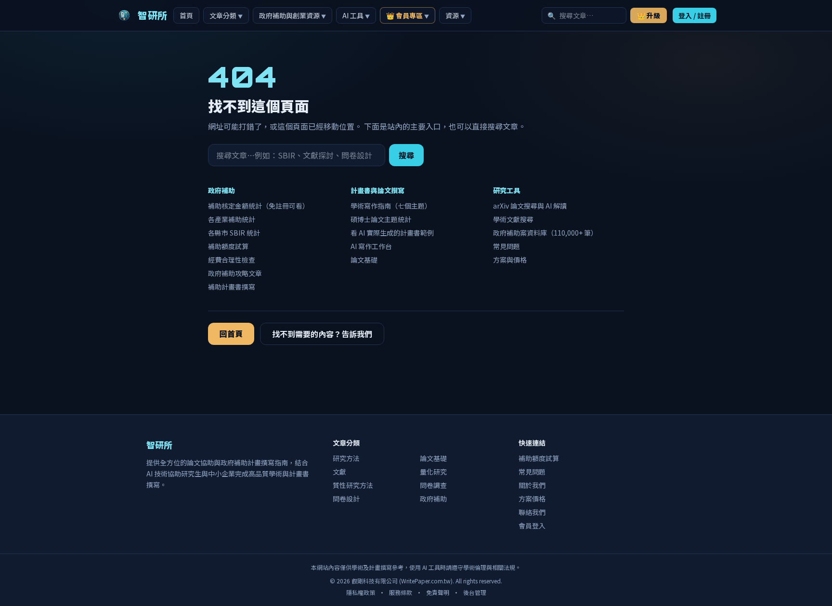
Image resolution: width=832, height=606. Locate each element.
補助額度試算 (228, 246)
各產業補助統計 (231, 219)
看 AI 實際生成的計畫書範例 (392, 232)
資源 (455, 15)
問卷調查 (433, 485)
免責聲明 (437, 592)
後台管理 (474, 592)
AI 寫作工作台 (371, 246)
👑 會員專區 (407, 15)
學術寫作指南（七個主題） (391, 206)
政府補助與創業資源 (292, 15)
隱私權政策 (360, 592)
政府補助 (433, 498)
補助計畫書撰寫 (231, 286)
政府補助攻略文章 (235, 273)
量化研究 (433, 471)
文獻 (339, 471)
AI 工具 (356, 15)
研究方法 (346, 458)
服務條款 (400, 592)
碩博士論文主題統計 (381, 219)
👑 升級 (648, 15)
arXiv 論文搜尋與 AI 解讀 (530, 206)
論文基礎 (364, 259)
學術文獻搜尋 (513, 219)
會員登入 (532, 525)
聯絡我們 (532, 512)
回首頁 (231, 333)
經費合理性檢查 (231, 259)
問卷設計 (346, 498)
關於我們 (532, 485)
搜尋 (406, 155)
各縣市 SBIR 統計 (234, 232)
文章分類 (226, 15)
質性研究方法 (353, 485)
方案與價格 (510, 259)
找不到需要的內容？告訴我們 (322, 334)
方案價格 (532, 498)
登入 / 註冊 (694, 15)
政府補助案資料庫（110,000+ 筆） (545, 232)
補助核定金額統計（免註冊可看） (258, 206)
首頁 (186, 15)
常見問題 (506, 246)
